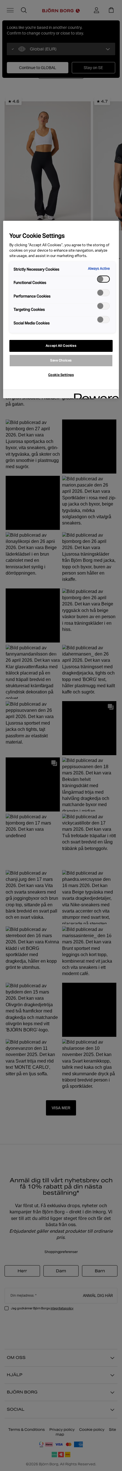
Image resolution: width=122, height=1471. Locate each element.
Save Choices (61, 360)
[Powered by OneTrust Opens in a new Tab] (94, 394)
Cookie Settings (61, 375)
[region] (61, 309)
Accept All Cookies (61, 346)
